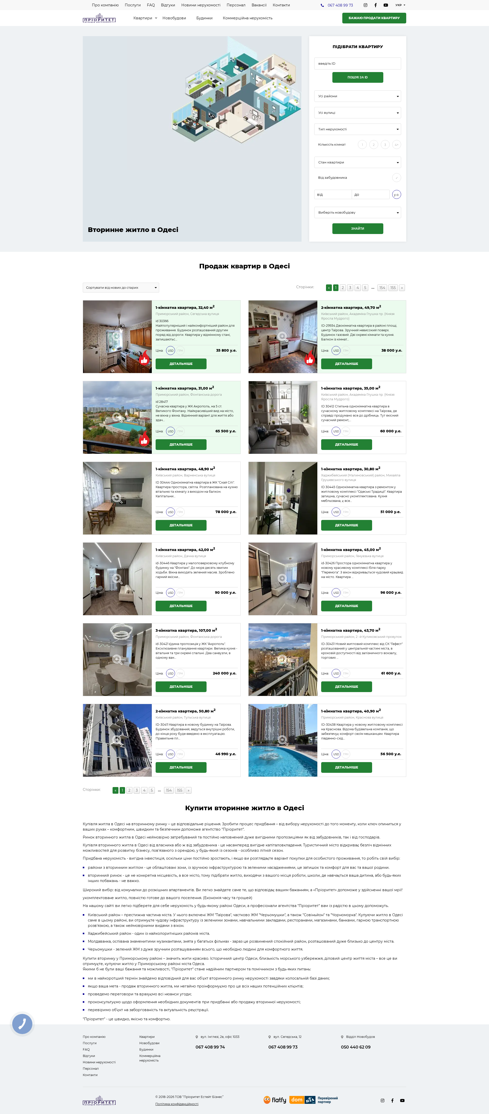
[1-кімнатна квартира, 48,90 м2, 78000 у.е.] (117, 498)
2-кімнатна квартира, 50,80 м (185, 710)
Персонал (236, 5)
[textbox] (357, 212)
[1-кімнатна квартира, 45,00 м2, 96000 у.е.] (283, 579)
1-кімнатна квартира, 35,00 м (350, 388)
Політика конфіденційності (176, 1104)
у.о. (396, 195)
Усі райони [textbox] (327, 96)
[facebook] (375, 5)
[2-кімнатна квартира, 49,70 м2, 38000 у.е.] (283, 336)
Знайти (357, 228)
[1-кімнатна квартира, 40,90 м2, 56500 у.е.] (283, 740)
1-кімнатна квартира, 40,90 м (351, 710)
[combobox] (357, 96)
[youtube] (386, 5)
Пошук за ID (358, 77)
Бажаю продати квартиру (374, 18)
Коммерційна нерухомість (248, 18)
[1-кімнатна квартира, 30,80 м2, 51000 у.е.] (283, 498)
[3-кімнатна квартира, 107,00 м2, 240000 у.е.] (117, 659)
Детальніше (181, 364)
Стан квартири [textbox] (331, 162)
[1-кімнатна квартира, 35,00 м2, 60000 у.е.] (283, 417)
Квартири (142, 18)
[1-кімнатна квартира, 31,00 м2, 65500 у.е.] (117, 417)
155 (393, 287)
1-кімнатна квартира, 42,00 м (185, 549)
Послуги (133, 5)
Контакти (281, 5)
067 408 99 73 (340, 5)
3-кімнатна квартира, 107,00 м (186, 630)
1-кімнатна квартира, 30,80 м (350, 468)
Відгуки (168, 5)
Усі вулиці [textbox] (326, 112)
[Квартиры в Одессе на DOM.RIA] (314, 1100)
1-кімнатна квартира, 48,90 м (185, 468)
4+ (397, 145)
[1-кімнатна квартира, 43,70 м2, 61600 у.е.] (283, 659)
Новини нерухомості (201, 5)
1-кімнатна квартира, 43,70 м (350, 630)
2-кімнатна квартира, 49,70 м (351, 307)
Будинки (204, 18)
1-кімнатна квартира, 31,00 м (185, 388)
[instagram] (365, 5)
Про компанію (105, 5)
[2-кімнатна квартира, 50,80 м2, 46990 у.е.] (117, 740)
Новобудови (174, 18)
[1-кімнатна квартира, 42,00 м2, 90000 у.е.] (117, 579)
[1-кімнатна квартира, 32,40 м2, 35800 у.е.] (117, 336)
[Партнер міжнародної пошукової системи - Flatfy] (275, 1100)
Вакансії (259, 5)
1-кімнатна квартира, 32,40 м (185, 307)
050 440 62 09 (356, 1047)
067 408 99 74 (210, 1047)
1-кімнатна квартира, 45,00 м (351, 549)
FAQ (151, 5)
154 (382, 287)
